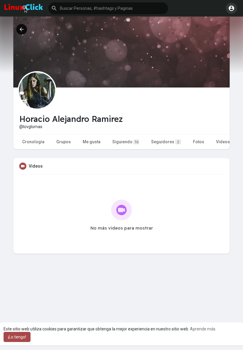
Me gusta (91, 141)
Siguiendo (125, 141)
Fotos (198, 141)
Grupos (63, 141)
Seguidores (165, 141)
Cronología (33, 141)
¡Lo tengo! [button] (17, 337)
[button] (108, 8)
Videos (223, 141)
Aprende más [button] (202, 329)
